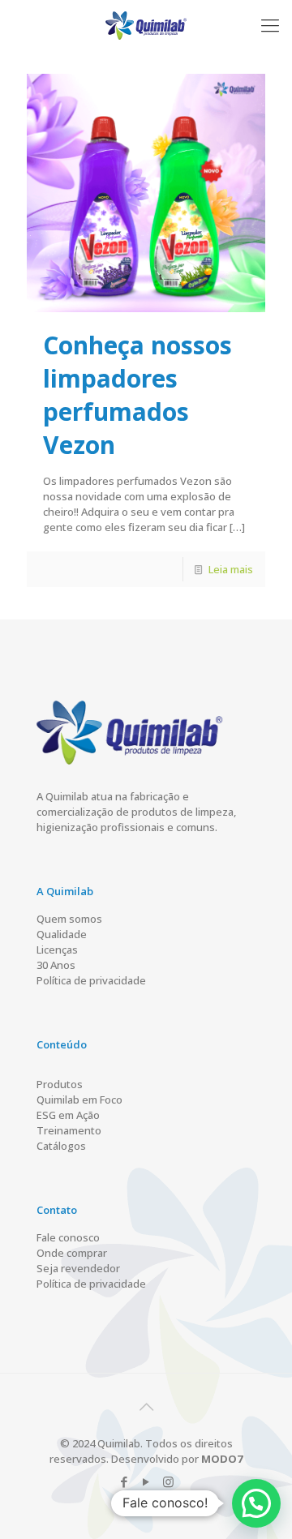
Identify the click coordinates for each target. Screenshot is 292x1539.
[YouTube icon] (146, 1481)
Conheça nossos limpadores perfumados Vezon (137, 394)
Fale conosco (68, 1237)
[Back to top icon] (146, 1407)
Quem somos (69, 918)
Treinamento (68, 1130)
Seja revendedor (78, 1268)
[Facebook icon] (124, 1481)
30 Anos (55, 965)
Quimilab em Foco (79, 1099)
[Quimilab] (146, 24)
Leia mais (230, 569)
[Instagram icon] (168, 1481)
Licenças (57, 949)
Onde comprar (71, 1252)
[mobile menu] (270, 24)
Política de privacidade (91, 980)
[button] (256, 1503)
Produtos (59, 1084)
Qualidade (61, 934)
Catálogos (61, 1145)
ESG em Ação (68, 1115)
